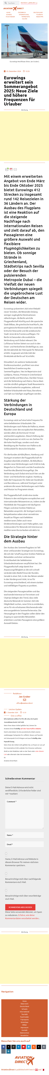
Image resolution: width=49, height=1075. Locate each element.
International (24, 14)
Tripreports (25, 17)
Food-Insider (10, 17)
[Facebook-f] (3, 1047)
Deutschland (38, 12)
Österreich (22, 12)
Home (8, 12)
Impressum (24, 1027)
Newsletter (25, 1035)
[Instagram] (13, 1047)
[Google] (44, 1047)
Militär (24, 19)
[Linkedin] (18, 1047)
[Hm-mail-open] (3, 1051)
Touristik (39, 14)
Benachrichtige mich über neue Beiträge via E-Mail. (23, 897)
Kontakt (24, 1030)
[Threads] (39, 1047)
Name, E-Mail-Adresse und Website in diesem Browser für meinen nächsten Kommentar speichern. (21, 862)
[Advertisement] (24, 136)
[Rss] (34, 1047)
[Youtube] (23, 1047)
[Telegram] (29, 1047)
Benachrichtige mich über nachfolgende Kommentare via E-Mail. (23, 880)
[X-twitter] (8, 1047)
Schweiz (9, 14)
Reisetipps (39, 17)
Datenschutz (24, 1033)
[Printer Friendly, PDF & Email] (11, 169)
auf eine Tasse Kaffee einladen (31, 728)
